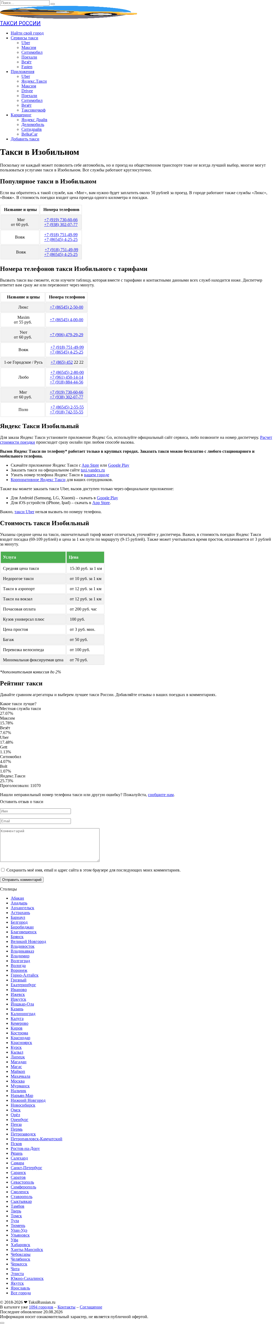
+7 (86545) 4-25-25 (61, 239)
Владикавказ (22, 951)
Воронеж (19, 970)
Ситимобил (32, 52)
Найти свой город (27, 33)
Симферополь (23, 1187)
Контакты (66, 1307)
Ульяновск (20, 1235)
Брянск (17, 936)
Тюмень (18, 1225)
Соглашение (91, 1307)
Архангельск (22, 907)
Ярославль (20, 1288)
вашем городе (96, 475)
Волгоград (20, 960)
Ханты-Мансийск (27, 1249)
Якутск (17, 1283)
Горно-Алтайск (25, 975)
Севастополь (22, 1182)
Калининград (23, 1013)
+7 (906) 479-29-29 (66, 334)
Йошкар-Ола (22, 1004)
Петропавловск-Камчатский (36, 1139)
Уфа (14, 1240)
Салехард (19, 1158)
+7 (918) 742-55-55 (66, 412)
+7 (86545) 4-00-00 (66, 319)
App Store (90, 465)
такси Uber (24, 511)
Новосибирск (23, 1105)
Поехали (29, 57)
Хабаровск (20, 1244)
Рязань (16, 1153)
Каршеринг (21, 115)
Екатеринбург (23, 985)
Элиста (17, 1273)
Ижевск (18, 994)
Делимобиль (32, 124)
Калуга (17, 1018)
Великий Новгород (28, 941)
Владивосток (23, 946)
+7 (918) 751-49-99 (61, 234)
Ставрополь (21, 1196)
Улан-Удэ (19, 1230)
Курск (16, 1047)
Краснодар (20, 1037)
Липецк (18, 1057)
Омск (16, 1110)
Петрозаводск (23, 1134)
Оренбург (19, 1119)
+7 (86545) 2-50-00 (66, 307)
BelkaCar (29, 134)
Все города (21, 1293)
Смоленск (20, 1191)
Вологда (18, 965)
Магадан (18, 1062)
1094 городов (41, 1307)
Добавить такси (25, 139)
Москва (18, 1081)
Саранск (18, 1172)
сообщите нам (161, 794)
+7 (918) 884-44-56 (66, 382)
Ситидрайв (31, 129)
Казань (17, 1009)
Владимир (20, 956)
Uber (25, 42)
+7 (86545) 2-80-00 (67, 372)
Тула (15, 1220)
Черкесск (19, 1264)
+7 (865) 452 (62, 362)
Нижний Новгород (28, 1100)
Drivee (27, 91)
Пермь (16, 1129)
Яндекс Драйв (34, 119)
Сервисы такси (24, 38)
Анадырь (19, 903)
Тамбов (17, 1206)
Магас (16, 1066)
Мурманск (20, 1086)
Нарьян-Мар (22, 1095)
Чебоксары (21, 1254)
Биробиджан (22, 927)
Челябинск (20, 1259)
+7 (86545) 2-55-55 (67, 407)
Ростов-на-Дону (25, 1148)
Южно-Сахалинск (27, 1278)
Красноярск (21, 1042)
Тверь (16, 1211)
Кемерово (19, 1023)
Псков (16, 1143)
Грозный (18, 980)
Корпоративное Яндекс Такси (38, 479)
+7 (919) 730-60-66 (61, 219)
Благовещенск (24, 932)
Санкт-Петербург (26, 1167)
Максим (28, 47)
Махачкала (20, 1076)
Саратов (18, 1177)
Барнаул (18, 917)
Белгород (19, 922)
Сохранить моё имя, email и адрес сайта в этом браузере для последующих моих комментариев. (93, 870)
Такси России (20, 23)
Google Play (118, 465)
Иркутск (18, 999)
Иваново (19, 989)
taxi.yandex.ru (93, 470)
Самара (17, 1163)
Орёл (15, 1114)
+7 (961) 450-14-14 (66, 377)
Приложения (22, 71)
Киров (16, 1028)
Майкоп (18, 1071)
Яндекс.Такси (34, 81)
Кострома (19, 1033)
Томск (16, 1216)
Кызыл (17, 1052)
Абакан (17, 898)
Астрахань (20, 912)
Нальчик (18, 1090)
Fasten (26, 66)
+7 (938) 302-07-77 (61, 224)
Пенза (16, 1124)
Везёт (26, 62)
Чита (15, 1269)
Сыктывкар (21, 1201)
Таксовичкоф (33, 110)
